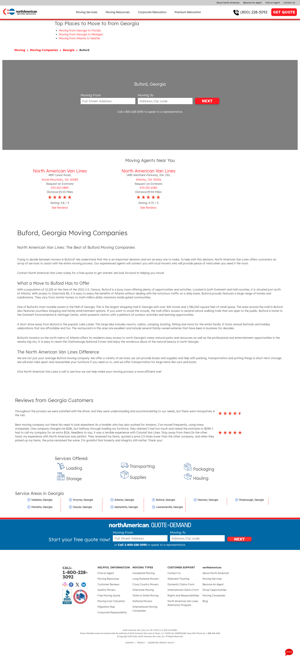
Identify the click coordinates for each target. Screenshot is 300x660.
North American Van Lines (60, 171)
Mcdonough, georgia (251, 499)
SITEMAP (129, 643)
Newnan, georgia (208, 499)
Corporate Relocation (152, 12)
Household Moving (143, 573)
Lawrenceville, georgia (169, 507)
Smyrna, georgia (83, 499)
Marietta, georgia (41, 507)
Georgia (69, 50)
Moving (20, 50)
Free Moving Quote (109, 595)
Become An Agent (252, 2)
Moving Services (86, 12)
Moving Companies (44, 50)
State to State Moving (145, 595)
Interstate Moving (143, 589)
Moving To (145, 95)
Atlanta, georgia (124, 499)
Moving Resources (118, 12)
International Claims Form (183, 589)
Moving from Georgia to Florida (80, 30)
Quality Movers (106, 589)
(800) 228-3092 (253, 12)
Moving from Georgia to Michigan (81, 34)
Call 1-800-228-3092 (131, 112)
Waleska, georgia (41, 499)
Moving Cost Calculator (111, 601)
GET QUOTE (284, 12)
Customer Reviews (108, 584)
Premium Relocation (188, 12)
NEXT (207, 101)
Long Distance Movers (145, 578)
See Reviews (60, 207)
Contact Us (289, 2)
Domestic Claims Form (181, 584)
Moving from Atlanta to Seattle (79, 38)
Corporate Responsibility (112, 612)
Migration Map (106, 606)
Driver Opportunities (214, 589)
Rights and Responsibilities (183, 595)
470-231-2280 (148, 188)
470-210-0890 (60, 188)
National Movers (142, 601)
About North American (228, 2)
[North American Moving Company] (20, 17)
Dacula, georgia (82, 507)
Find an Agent (272, 2)
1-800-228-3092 (75, 573)
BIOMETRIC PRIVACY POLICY (161, 643)
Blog (205, 601)
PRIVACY (141, 643)
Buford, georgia (165, 499)
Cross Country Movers (145, 584)
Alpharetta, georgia (126, 507)
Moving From (91, 95)
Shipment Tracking (178, 578)
